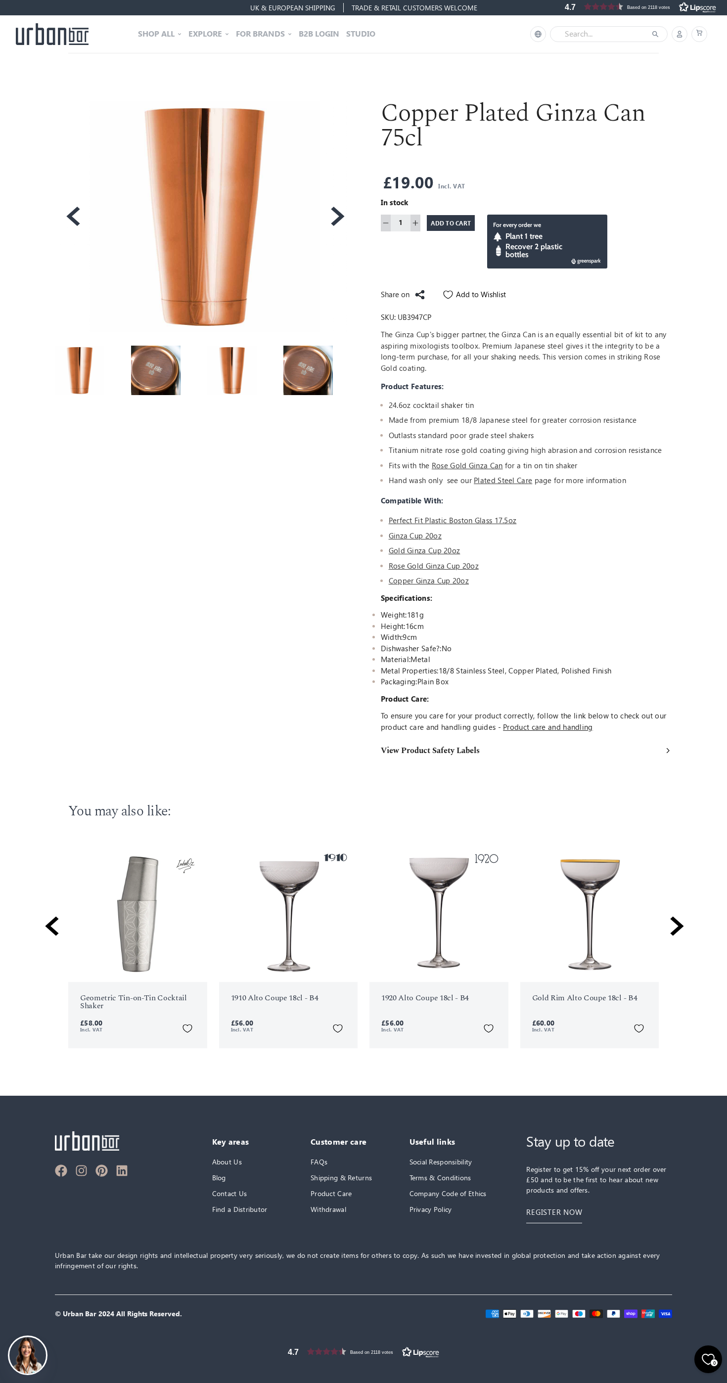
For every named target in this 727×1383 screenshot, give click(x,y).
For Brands (260, 34)
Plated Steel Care (503, 480)
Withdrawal (328, 1209)
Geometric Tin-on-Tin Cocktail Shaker (133, 1002)
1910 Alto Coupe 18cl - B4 (274, 998)
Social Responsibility (440, 1162)
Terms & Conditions (440, 1177)
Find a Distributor (240, 1209)
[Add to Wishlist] (187, 1028)
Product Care (331, 1193)
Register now (554, 1212)
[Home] (52, 34)
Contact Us (229, 1193)
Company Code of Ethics (448, 1193)
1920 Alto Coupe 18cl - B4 (425, 998)
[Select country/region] (538, 34)
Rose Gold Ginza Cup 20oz (434, 566)
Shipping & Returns (341, 1177)
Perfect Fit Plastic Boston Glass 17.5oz (453, 520)
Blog (219, 1177)
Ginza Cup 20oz (415, 535)
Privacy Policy (430, 1209)
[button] (699, 34)
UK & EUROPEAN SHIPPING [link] (292, 7)
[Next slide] (336, 216)
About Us (227, 1162)
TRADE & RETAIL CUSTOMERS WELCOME (414, 7)
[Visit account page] (679, 34)
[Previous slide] (72, 216)
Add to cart (451, 223)
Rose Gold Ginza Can (467, 465)
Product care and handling (548, 727)
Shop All (156, 34)
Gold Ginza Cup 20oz (424, 550)
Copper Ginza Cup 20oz (429, 580)
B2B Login (319, 34)
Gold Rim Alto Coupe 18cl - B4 (584, 998)
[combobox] (601, 34)
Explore (205, 34)
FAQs (319, 1162)
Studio (360, 34)
